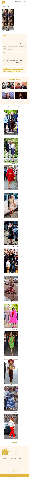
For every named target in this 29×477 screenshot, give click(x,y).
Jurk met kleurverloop (14, 163)
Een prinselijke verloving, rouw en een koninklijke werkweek (12, 62)
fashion (10, 69)
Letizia (19, 69)
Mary (22, 69)
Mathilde (4, 71)
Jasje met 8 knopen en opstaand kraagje (14, 384)
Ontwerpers (16, 452)
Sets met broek (12, 466)
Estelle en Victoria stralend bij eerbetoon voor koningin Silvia (12, 60)
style (19, 71)
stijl (16, 71)
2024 (4, 69)
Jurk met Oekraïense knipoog (14, 412)
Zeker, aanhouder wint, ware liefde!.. (8, 49)
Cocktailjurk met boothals (14, 246)
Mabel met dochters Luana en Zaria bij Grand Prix (10, 58)
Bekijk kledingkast (14, 442)
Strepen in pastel (14, 218)
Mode (8, 71)
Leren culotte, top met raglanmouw (14, 135)
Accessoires (16, 453)
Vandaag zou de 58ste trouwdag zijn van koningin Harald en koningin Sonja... (13, 37)
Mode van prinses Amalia (21, 100)
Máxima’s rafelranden (14, 329)
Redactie (16, 1)
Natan (14, 71)
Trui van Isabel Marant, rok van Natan (8, 30)
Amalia (7, 69)
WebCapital (16, 476)
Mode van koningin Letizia (8, 100)
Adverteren (19, 1)
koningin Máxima (14, 69)
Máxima (11, 71)
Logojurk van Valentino (14, 301)
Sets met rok (12, 467)
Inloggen (24, 1)
